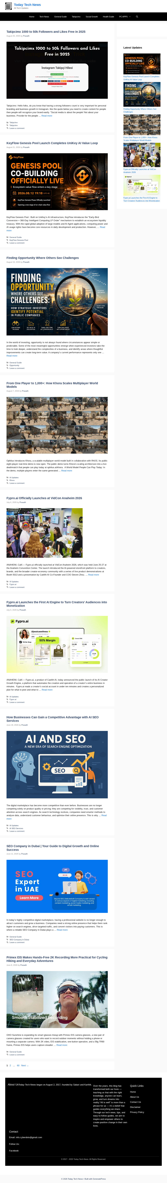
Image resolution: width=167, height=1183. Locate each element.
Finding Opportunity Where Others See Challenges (43, 258)
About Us (134, 1097)
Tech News (44, 17)
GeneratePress (99, 1179)
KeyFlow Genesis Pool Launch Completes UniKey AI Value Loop (52, 143)
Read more (46, 116)
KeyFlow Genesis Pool (19, 240)
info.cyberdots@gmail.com (29, 1137)
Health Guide (108, 17)
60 (18, 1065)
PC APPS (123, 17)
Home (31, 17)
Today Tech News (27, 5)
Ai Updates (14, 477)
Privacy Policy (137, 1112)
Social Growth (92, 17)
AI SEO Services (16, 828)
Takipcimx (76, 17)
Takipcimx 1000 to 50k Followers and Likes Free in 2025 (46, 31)
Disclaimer (135, 1107)
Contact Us (135, 1102)
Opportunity (14, 365)
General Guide (60, 17)
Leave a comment (17, 128)
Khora (12, 480)
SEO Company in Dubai (19, 940)
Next (25, 1065)
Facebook (14, 1150)
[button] (137, 16)
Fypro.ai (13, 584)
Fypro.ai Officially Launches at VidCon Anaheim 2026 (44, 498)
